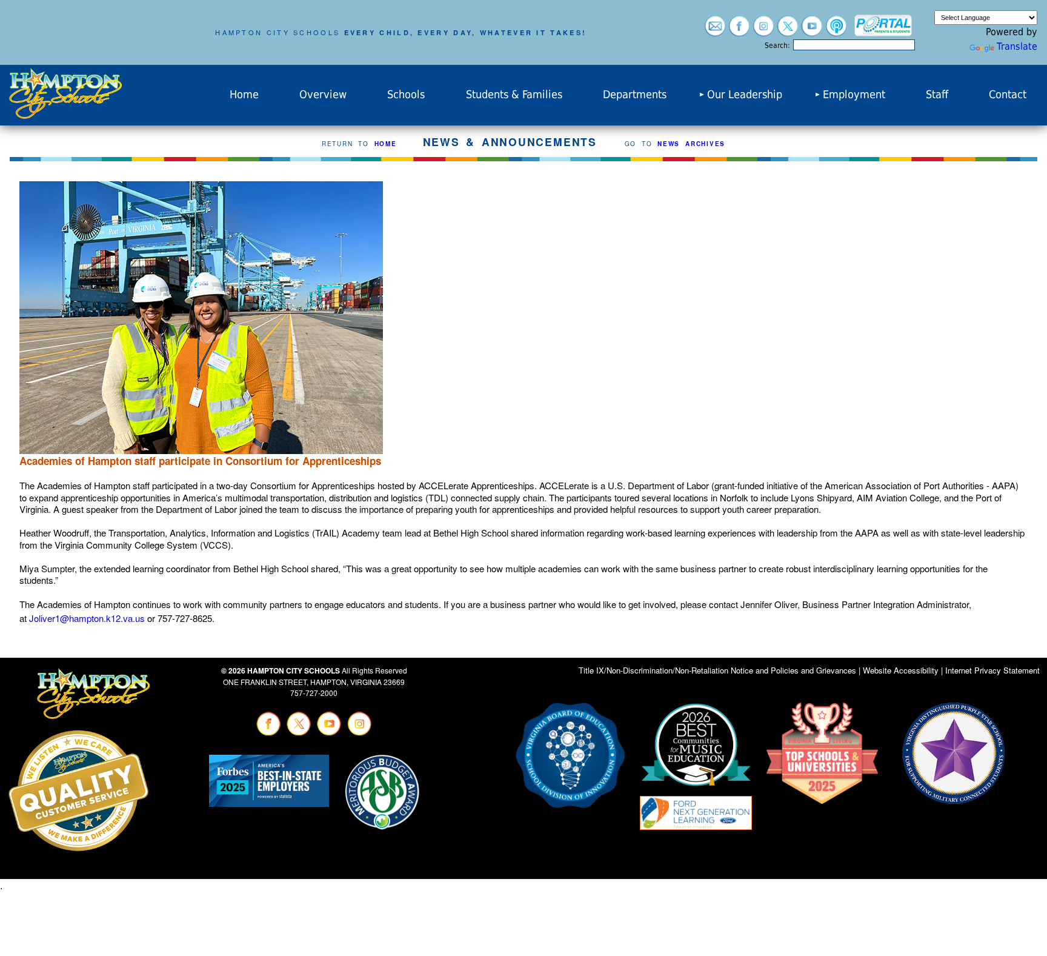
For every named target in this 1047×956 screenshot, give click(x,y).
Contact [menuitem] (1007, 95)
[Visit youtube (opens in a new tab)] (812, 30)
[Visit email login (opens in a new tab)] (715, 30)
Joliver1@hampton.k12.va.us (87, 618)
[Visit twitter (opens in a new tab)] (788, 30)
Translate (1017, 46)
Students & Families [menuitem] (514, 95)
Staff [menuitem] (937, 95)
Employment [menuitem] (854, 95)
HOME (385, 143)
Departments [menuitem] (634, 95)
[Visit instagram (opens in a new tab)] (763, 30)
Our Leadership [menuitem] (744, 95)
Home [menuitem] (244, 95)
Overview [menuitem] (323, 95)
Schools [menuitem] (406, 95)
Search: (777, 45)
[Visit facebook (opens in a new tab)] (739, 30)
